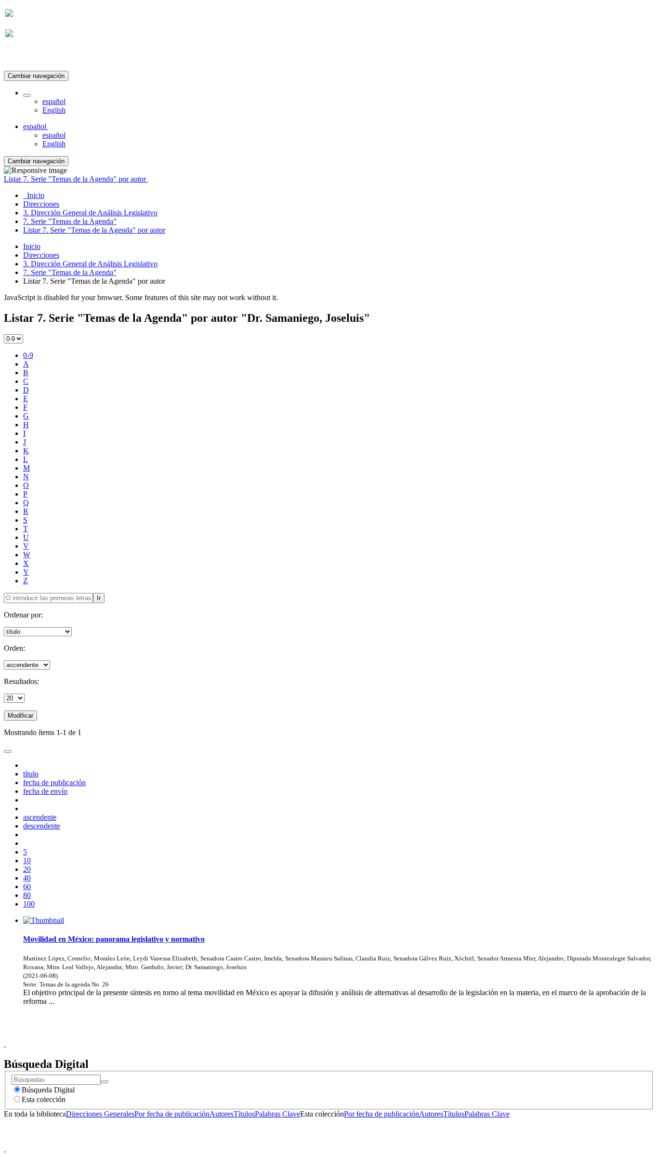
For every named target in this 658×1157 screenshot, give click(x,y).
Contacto (308, 1035)
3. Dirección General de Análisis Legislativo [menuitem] (90, 213)
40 (27, 878)
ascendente (39, 817)
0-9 (28, 355)
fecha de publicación (54, 782)
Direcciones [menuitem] (41, 204)
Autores (222, 1114)
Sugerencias (345, 1035)
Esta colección (44, 1099)
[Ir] (104, 1081)
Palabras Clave (277, 1114)
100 (29, 904)
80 (27, 895)
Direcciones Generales (100, 1114)
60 (27, 886)
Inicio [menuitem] (33, 195)
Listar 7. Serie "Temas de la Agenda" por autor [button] (76, 179)
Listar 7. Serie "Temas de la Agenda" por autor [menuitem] (94, 230)
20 (27, 869)
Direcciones (41, 255)
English (54, 110)
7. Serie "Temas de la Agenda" (70, 272)
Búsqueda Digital (48, 1090)
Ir (99, 598)
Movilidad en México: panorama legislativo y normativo (114, 939)
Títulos (244, 1114)
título (31, 774)
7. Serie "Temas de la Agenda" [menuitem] (70, 221)
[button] (27, 95)
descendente (41, 826)
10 (27, 860)
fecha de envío (45, 791)
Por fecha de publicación (172, 1114)
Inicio (31, 246)
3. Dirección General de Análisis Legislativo (90, 264)
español (54, 101)
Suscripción (23, 57)
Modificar (20, 715)
